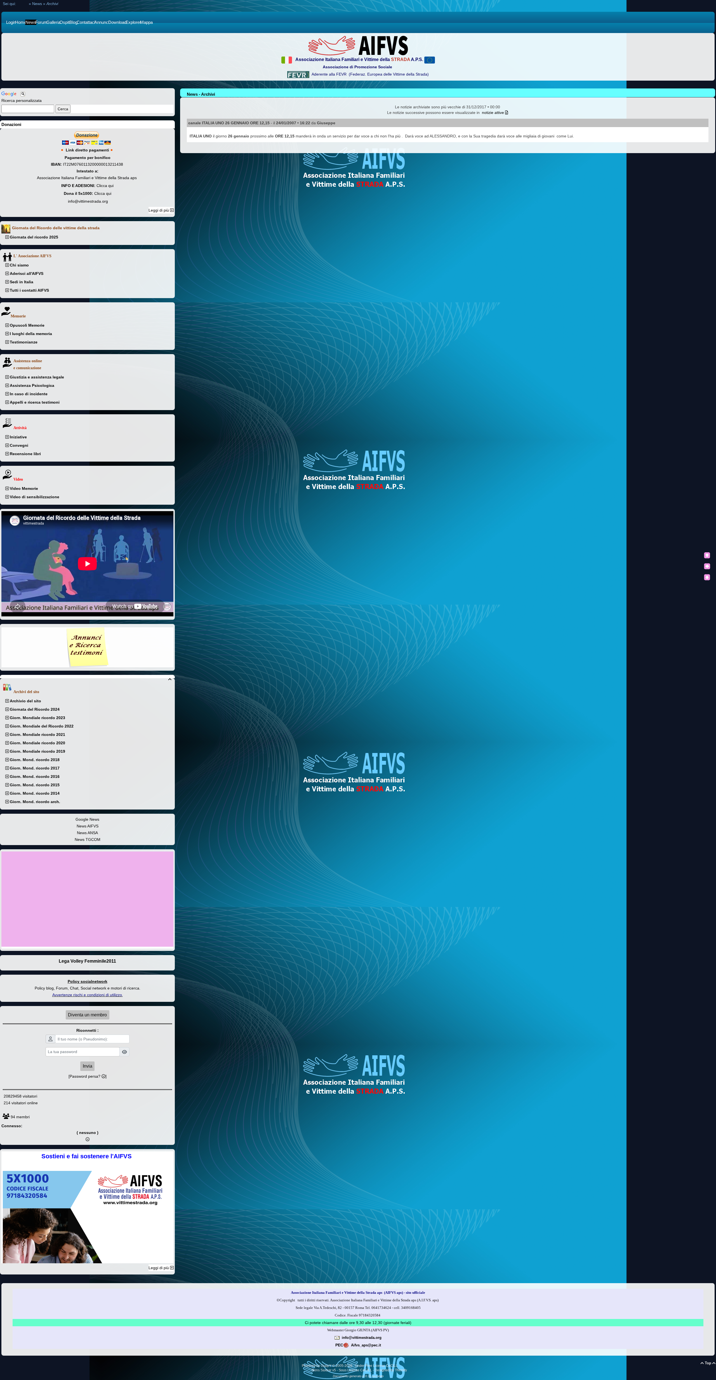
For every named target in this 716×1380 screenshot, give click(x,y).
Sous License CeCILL (355, 1370)
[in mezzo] (707, 566)
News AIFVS (87, 826)
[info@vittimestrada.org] (337, 1337)
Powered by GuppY (317, 1366)
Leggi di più (159, 210)
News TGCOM (87, 839)
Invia (87, 1066)
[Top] (707, 555)
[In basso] (707, 577)
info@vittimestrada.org (88, 201)
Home (22, 3)
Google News (87, 819)
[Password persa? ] (88, 1076)
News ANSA (87, 833)
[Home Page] (358, 45)
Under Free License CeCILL (377, 1366)
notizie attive (493, 112)
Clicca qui (105, 185)
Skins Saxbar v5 (323, 1370)
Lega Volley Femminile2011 (87, 961)
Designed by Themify (391, 1370)
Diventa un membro (87, 1014)
